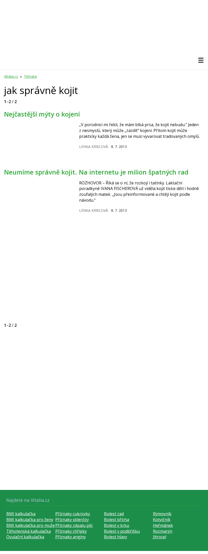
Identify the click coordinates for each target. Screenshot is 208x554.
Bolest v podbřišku (122, 531)
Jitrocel (159, 537)
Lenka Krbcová (93, 146)
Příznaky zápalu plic (74, 525)
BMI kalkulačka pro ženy (29, 519)
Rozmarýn (162, 531)
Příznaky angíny (70, 537)
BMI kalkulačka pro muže (30, 525)
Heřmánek (163, 525)
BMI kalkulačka (21, 514)
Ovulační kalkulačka (25, 537)
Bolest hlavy (115, 537)
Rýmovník (162, 514)
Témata (30, 76)
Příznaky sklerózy (72, 519)
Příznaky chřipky (71, 531)
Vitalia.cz (11, 76)
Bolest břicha (116, 519)
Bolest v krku (116, 525)
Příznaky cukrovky (72, 514)
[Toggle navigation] (200, 60)
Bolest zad (114, 514)
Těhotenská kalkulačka (28, 531)
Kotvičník (161, 519)
